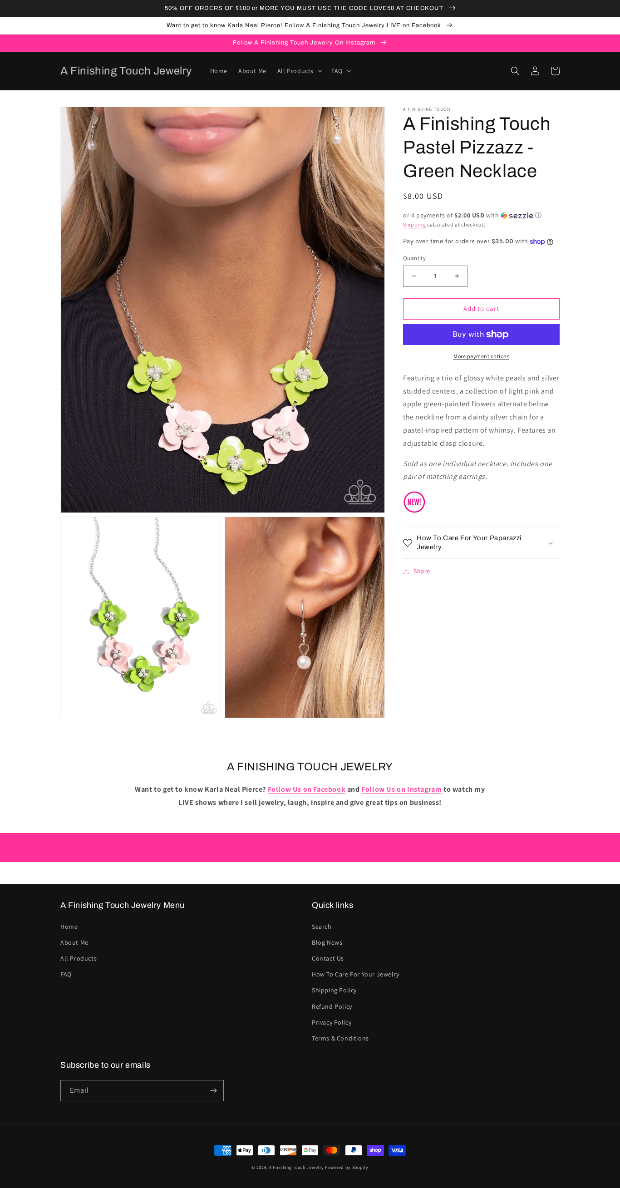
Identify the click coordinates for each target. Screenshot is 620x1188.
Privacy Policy (331, 1022)
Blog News (327, 942)
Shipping (414, 224)
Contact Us (328, 958)
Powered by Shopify (347, 1167)
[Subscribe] (213, 1090)
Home (69, 926)
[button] (299, 70)
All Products (78, 958)
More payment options (481, 356)
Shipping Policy (334, 990)
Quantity (414, 258)
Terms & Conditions (340, 1038)
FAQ (66, 974)
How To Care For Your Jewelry (355, 974)
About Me (74, 942)
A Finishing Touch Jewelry (296, 1167)
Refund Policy (332, 1006)
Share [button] (421, 571)
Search (322, 926)
